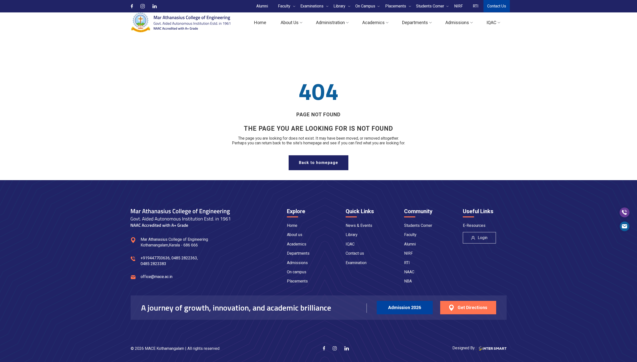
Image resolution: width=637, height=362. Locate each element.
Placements (297, 281)
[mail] (625, 226)
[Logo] (180, 22)
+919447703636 (155, 258)
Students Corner (418, 225)
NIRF (408, 253)
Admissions (297, 262)
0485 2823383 (153, 263)
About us (294, 234)
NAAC (409, 272)
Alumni (410, 244)
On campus (296, 272)
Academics (296, 244)
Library (352, 234)
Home (292, 225)
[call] (625, 212)
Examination (356, 262)
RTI (407, 262)
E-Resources (474, 225)
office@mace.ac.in (156, 276)
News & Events (359, 225)
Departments (298, 253)
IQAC (350, 244)
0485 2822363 (184, 258)
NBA (408, 281)
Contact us (355, 253)
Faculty (410, 234)
